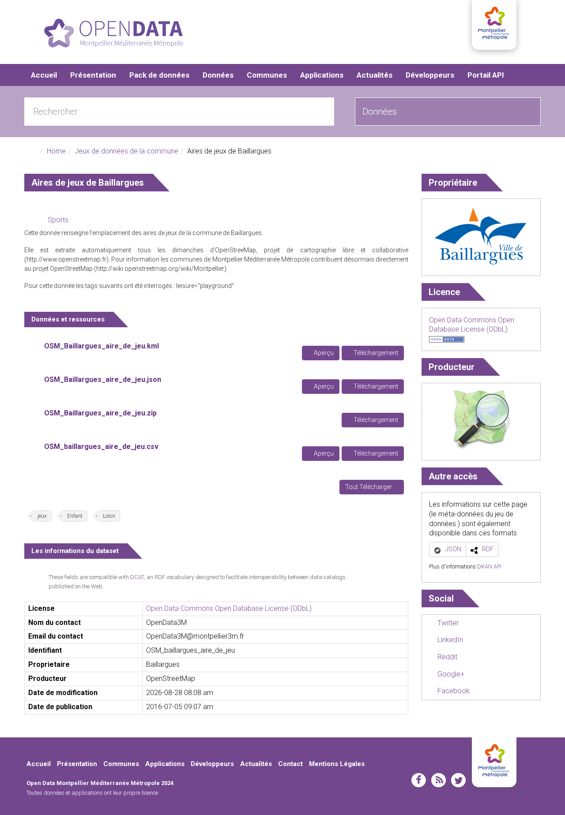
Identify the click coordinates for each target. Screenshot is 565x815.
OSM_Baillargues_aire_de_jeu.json (102, 379)
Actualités (374, 75)
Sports (58, 220)
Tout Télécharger (369, 486)
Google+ (450, 674)
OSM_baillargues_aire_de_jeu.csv (101, 446)
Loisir (109, 516)
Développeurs (430, 75)
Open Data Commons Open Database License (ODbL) (229, 608)
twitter (458, 780)
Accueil (44, 75)
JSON (453, 549)
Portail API (485, 75)
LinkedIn (449, 640)
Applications (321, 75)
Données (218, 75)
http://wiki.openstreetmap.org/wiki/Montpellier (160, 268)
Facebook (453, 691)
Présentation (93, 75)
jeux (42, 516)
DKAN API (489, 566)
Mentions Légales (337, 764)
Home (56, 151)
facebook (418, 780)
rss (438, 780)
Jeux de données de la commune (126, 151)
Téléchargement (375, 352)
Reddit (446, 657)
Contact (290, 764)
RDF (487, 549)
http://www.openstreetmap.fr (66, 259)
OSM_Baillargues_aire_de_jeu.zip (100, 413)
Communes (267, 75)
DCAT (137, 577)
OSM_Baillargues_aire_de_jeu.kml (101, 346)
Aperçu (323, 352)
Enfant (75, 516)
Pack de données (159, 75)
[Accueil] (113, 33)
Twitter (447, 623)
